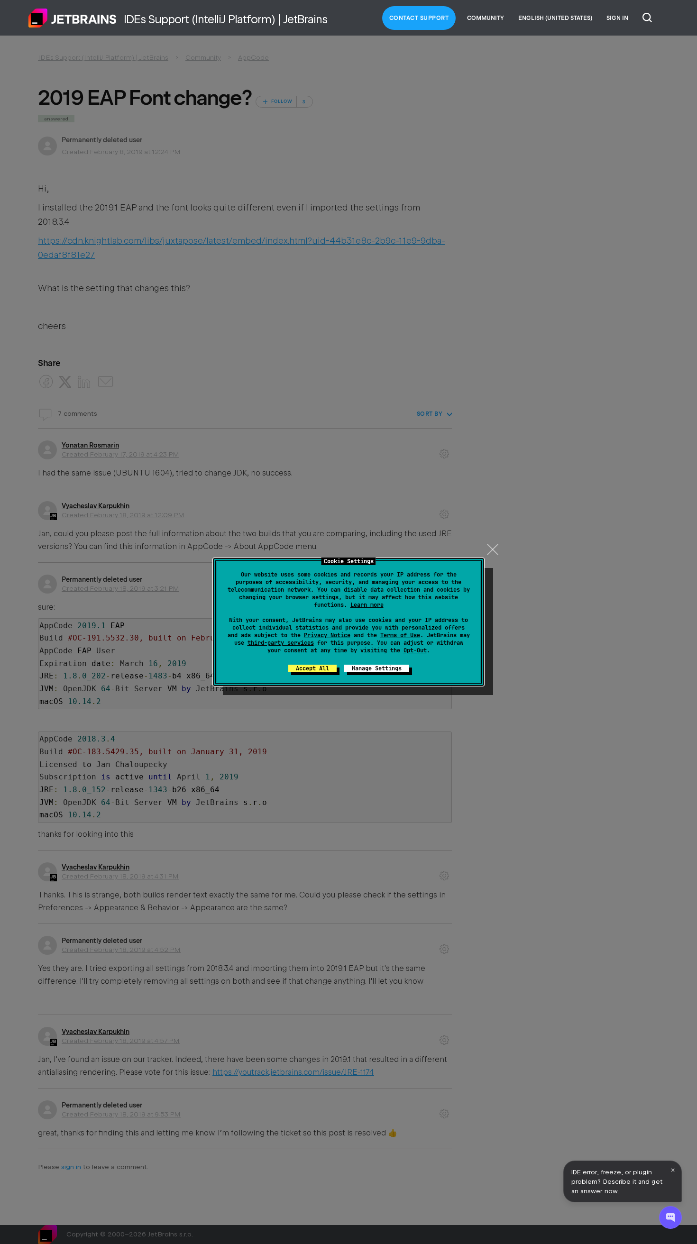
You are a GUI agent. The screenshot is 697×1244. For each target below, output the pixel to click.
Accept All (312, 668)
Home (72, 18)
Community (485, 18)
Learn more (367, 605)
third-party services (281, 643)
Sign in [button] (617, 18)
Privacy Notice (327, 635)
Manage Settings (377, 668)
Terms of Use (400, 635)
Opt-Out (415, 650)
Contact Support (419, 18)
